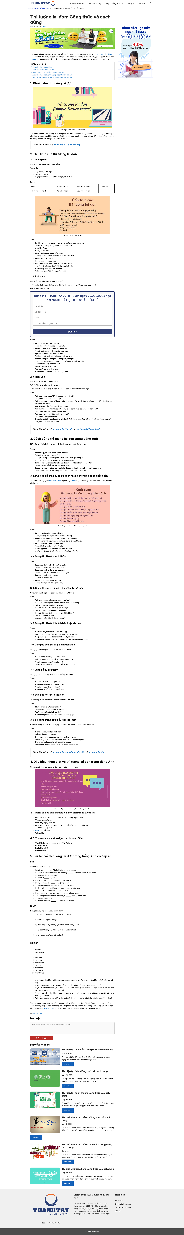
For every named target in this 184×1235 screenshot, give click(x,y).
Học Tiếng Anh (113, 3)
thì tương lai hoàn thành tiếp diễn (68, 752)
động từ (52, 480)
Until (37, 830)
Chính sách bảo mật (123, 1204)
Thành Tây (35, 59)
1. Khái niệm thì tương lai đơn (41, 67)
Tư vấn (142, 3)
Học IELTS (48, 1008)
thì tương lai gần (96, 752)
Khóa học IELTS (77, 3)
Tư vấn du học (95, 3)
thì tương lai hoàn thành (88, 429)
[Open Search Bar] (151, 3)
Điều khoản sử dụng (123, 1207)
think (59, 480)
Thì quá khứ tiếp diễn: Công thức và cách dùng (88, 1169)
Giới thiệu (119, 1200)
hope (74, 480)
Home (30, 8)
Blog (129, 3)
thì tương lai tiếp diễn (62, 429)
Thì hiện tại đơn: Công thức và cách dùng (85, 1071)
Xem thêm (67, 1064)
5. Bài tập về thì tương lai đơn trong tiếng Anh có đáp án (51, 77)
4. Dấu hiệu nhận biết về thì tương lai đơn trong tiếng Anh (51, 75)
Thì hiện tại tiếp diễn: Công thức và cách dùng (87, 1049)
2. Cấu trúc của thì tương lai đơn (43, 70)
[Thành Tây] (43, 3)
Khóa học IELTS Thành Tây (67, 144)
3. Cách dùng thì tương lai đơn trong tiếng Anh (47, 72)
